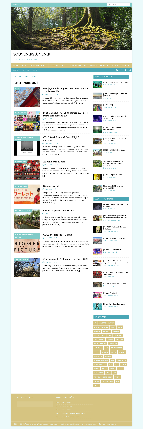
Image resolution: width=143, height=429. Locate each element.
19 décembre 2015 (110, 295)
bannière (106, 331)
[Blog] (27, 97)
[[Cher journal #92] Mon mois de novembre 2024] (97, 141)
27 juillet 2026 (109, 132)
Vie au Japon (18, 66)
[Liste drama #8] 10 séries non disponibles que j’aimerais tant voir (115, 262)
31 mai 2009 (108, 286)
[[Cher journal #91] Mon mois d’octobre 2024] (97, 188)
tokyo (117, 377)
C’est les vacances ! (72, 417)
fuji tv (96, 352)
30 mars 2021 (48, 94)
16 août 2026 (108, 98)
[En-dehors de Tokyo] (27, 219)
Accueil (15, 70)
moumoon (98, 356)
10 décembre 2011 (110, 265)
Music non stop (37, 66)
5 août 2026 (108, 121)
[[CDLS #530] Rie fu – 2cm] (97, 177)
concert (119, 340)
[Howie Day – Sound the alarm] (97, 306)
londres (122, 352)
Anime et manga (77, 66)
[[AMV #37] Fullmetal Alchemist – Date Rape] (97, 229)
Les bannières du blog (53, 161)
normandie (121, 360)
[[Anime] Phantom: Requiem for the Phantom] (97, 206)
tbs (115, 373)
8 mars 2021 (48, 238)
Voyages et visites (98, 66)
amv (113, 327)
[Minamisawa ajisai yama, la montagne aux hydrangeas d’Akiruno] (97, 163)
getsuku (105, 352)
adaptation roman (101, 327)
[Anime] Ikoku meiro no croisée (115, 238)
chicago (110, 340)
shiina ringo (98, 373)
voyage (96, 385)
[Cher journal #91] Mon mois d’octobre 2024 (113, 187)
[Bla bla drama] (27, 121)
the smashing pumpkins (103, 377)
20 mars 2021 (48, 165)
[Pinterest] (125, 70)
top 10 (96, 381)
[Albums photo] (27, 170)
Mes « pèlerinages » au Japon (75, 413)
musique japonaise (101, 360)
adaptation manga (107, 323)
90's (95, 323)
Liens (35, 70)
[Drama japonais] (27, 194)
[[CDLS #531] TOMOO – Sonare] (97, 152)
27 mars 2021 (48, 119)
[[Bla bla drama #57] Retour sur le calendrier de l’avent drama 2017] (97, 218)
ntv (110, 365)
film (106, 348)
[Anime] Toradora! (110, 293)
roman (112, 369)
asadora (97, 331)
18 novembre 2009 (110, 231)
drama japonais (100, 344)
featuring (98, 348)
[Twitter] (117, 70)
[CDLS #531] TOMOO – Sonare (114, 150)
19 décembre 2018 (110, 220)
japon (113, 352)
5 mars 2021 (48, 262)
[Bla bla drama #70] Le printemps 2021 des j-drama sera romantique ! (65, 114)
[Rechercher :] (118, 4)
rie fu (104, 369)
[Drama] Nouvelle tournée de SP (115, 283)
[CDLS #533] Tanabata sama (113, 105)
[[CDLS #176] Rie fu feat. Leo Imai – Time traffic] (97, 274)
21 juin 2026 (108, 177)
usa (117, 381)
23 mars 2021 (48, 143)
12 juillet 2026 (109, 143)
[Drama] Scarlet (50, 186)
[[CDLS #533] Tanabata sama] (97, 107)
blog (109, 335)
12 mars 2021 (48, 213)
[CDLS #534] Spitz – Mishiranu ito (115, 82)
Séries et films (57, 66)
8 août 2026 (108, 107)
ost (116, 365)
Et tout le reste (119, 66)
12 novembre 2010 (110, 306)
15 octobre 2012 (110, 276)
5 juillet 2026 (108, 153)
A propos (26, 70)
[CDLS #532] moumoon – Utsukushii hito (112, 128)
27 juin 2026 (108, 168)
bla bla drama (99, 335)
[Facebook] (121, 70)
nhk (112, 360)
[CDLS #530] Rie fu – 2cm (112, 175)
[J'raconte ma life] (27, 267)
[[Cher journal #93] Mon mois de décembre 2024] (97, 118)
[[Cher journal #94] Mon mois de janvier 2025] (97, 96)
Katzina (58, 406)
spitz (108, 373)
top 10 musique (107, 381)
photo (123, 365)
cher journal (99, 340)
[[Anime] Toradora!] (97, 295)
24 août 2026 (108, 85)
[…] (82, 103)
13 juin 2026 (108, 190)
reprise (96, 369)
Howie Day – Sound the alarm (114, 304)
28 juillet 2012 (109, 241)
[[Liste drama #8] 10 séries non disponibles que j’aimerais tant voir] (97, 263)
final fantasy (116, 348)
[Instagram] (130, 70)
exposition (113, 344)
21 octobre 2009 (110, 252)
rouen (120, 369)
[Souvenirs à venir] (71, 48)
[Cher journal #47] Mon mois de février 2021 (65, 259)
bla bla (116, 331)
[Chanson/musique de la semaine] (27, 146)
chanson (118, 335)
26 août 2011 (108, 209)
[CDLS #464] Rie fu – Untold (57, 234)
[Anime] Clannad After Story (113, 250)
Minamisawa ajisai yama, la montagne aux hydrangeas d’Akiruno (113, 163)
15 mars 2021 (48, 189)
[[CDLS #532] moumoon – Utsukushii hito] (97, 129)
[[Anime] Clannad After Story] (97, 252)
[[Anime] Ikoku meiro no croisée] (97, 240)
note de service (100, 365)
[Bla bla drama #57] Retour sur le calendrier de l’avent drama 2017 (115, 217)
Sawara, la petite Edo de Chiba (58, 210)
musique (108, 356)
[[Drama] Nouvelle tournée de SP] (97, 284)
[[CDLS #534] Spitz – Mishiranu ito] (97, 84)
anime (120, 327)
